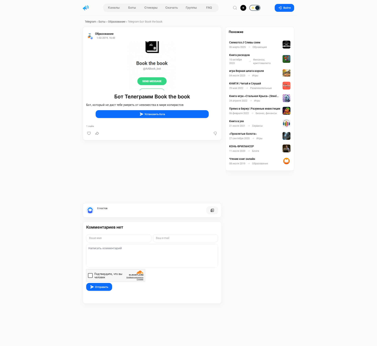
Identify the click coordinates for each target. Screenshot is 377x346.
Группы (191, 7)
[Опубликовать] (243, 8)
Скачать (171, 7)
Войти (287, 7)
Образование (116, 21)
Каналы (114, 7)
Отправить (101, 287)
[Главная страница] (86, 8)
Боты (132, 7)
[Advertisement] (152, 171)
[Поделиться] (97, 133)
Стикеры (150, 7)
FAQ (209, 7)
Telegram (90, 21)
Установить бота (155, 114)
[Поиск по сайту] (235, 7)
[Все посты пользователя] (212, 210)
